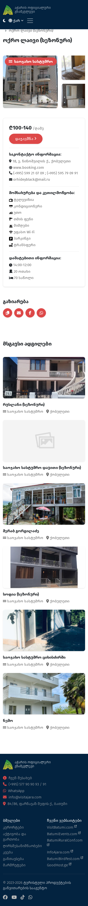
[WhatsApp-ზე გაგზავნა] (41, 313)
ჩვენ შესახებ (20, 778)
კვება (8, 852)
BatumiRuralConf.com (65, 840)
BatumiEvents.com (62, 834)
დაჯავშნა (24, 138)
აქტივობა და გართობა (14, 837)
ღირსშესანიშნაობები (22, 846)
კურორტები (13, 827)
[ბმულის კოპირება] (7, 313)
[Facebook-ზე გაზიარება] (30, 313)
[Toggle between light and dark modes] (4, 21)
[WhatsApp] (30, 897)
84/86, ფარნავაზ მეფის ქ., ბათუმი (37, 804)
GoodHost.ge (58, 865)
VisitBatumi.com (60, 827)
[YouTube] (14, 897)
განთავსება (13, 859)
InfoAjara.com (59, 852)
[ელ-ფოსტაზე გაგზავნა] (18, 313)
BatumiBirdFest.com (64, 859)
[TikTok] (22, 897)
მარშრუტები (14, 865)
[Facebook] (5, 897)
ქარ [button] (16, 21)
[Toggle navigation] (30, 20)
